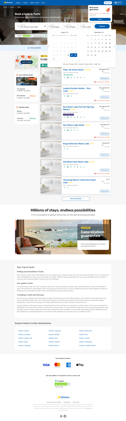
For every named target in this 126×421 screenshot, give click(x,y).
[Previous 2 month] (47, 46)
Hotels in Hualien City (25, 338)
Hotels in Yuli (83, 334)
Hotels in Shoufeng (85, 342)
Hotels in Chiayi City (85, 331)
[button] (45, 26)
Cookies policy (66, 402)
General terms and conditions (54, 402)
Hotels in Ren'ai (54, 345)
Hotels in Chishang (24, 345)
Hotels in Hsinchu (54, 342)
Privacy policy (76, 402)
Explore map (25, 62)
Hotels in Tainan (84, 338)
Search (102, 26)
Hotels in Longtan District (87, 345)
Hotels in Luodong (24, 334)
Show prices (104, 78)
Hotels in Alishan (54, 334)
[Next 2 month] (116, 46)
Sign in (100, 19)
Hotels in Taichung (55, 331)
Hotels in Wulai (23, 342)
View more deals (75, 198)
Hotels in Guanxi (23, 331)
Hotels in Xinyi (53, 338)
